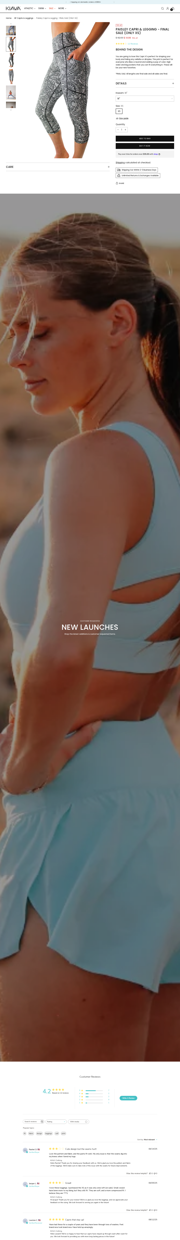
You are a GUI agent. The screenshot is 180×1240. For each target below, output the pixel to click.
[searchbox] (31, 1121)
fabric (31, 1133)
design (39, 1133)
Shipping (120, 162)
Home (9, 18)
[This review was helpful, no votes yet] (150, 1173)
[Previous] (66, 2)
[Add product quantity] (125, 129)
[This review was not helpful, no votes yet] (154, 1173)
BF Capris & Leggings (23, 18)
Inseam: (121, 92)
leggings (48, 1133)
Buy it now (144, 146)
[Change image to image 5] (11, 92)
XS (119, 111)
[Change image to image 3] (11, 60)
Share (121, 183)
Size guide (123, 118)
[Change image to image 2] (11, 44)
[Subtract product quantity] (118, 129)
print (63, 1133)
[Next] (114, 2)
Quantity (120, 124)
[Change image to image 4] (11, 76)
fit (24, 1133)
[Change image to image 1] (11, 28)
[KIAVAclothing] (13, 8)
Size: (119, 105)
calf (56, 1133)
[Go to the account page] (167, 8)
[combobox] (56, 1122)
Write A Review (128, 1098)
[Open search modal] (162, 8)
